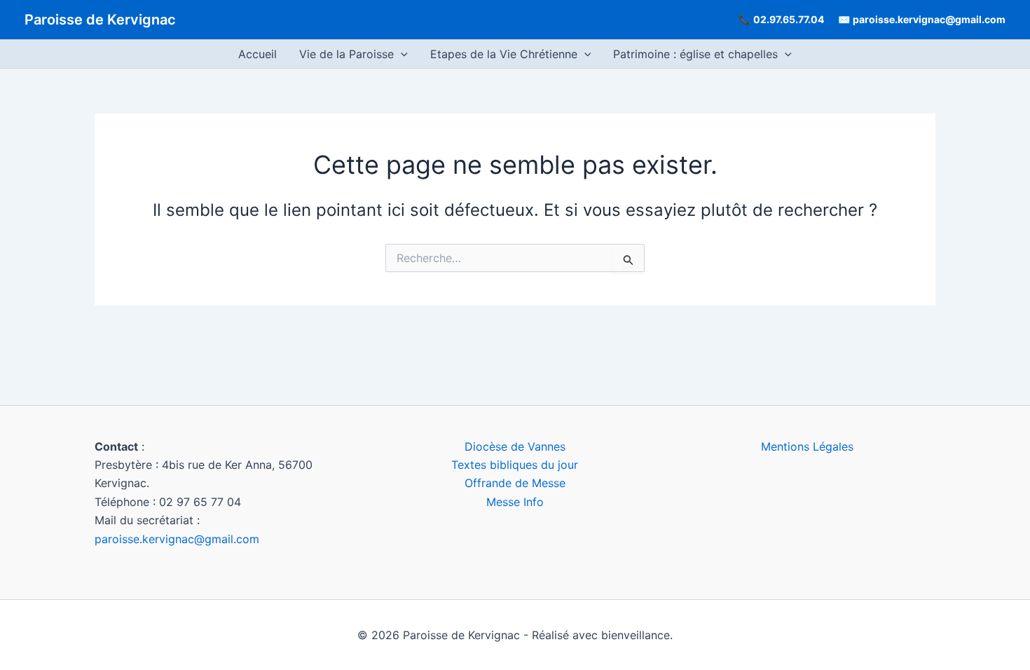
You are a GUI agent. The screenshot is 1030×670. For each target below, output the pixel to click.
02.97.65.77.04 (788, 19)
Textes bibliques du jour (514, 465)
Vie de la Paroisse (346, 54)
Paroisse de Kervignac (100, 19)
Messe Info (515, 502)
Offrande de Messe (515, 483)
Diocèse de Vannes (515, 446)
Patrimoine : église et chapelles (695, 54)
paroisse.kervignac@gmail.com (929, 19)
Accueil (257, 54)
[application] (401, 54)
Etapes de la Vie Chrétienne (503, 54)
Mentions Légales (807, 446)
